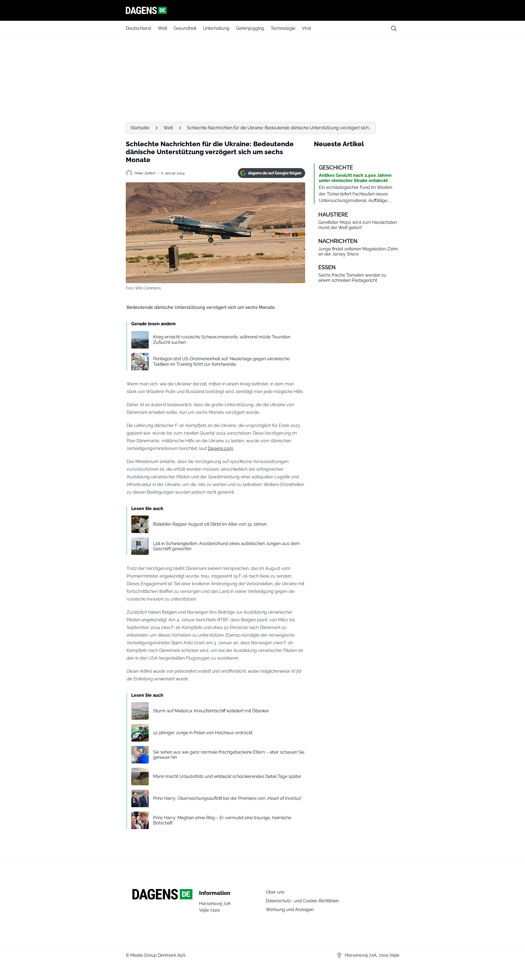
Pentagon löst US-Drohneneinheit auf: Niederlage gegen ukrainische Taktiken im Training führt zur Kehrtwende (221, 361)
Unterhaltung (216, 28)
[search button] (393, 28)
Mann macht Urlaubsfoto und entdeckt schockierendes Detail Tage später (227, 776)
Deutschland (138, 28)
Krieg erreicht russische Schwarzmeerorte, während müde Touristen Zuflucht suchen (221, 339)
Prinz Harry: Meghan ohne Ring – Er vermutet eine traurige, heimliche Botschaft (222, 820)
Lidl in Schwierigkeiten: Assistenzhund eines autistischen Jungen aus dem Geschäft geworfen (226, 546)
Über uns (275, 892)
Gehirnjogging (250, 28)
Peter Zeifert (145, 173)
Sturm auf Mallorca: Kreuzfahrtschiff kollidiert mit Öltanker (211, 710)
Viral (306, 28)
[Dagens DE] (262, 10)
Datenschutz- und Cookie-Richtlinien (302, 900)
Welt (162, 28)
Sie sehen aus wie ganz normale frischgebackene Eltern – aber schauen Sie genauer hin (228, 755)
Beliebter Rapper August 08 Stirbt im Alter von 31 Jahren (210, 524)
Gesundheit (185, 28)
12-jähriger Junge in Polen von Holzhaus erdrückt (202, 732)
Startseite (139, 127)
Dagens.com (220, 448)
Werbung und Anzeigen (290, 909)
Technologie (283, 28)
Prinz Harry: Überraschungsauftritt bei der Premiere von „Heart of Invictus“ (227, 798)
